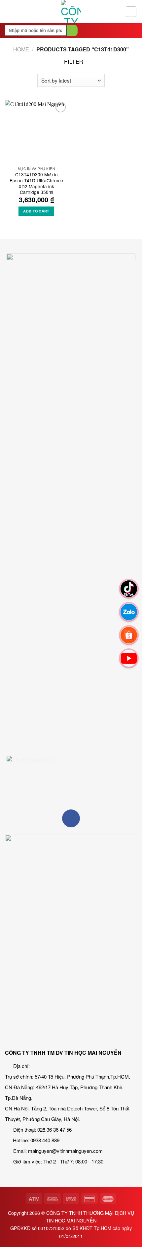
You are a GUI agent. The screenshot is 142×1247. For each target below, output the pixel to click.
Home (21, 49)
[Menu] (9, 11)
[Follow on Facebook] (71, 818)
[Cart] (131, 11)
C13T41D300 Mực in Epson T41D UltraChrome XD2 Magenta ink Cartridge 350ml (36, 183)
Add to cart (36, 210)
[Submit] (72, 30)
